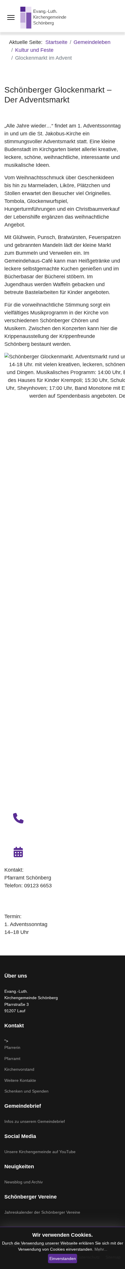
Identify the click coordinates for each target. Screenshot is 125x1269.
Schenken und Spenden (26, 1091)
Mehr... (100, 1249)
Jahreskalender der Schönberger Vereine (42, 1212)
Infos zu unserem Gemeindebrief (34, 1121)
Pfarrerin (12, 1047)
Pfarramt (12, 1058)
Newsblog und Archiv (23, 1182)
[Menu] (11, 17)
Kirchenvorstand (19, 1069)
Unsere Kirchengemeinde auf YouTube (40, 1151)
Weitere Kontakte (20, 1080)
